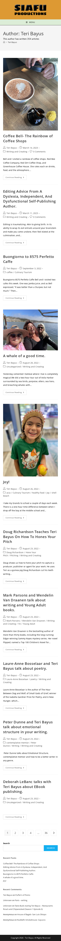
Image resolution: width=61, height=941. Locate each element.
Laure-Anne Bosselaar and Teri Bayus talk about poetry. (30, 666)
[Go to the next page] (54, 833)
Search (6, 843)
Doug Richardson (15, 552)
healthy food (38, 492)
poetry (33, 679)
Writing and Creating (17, 151)
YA (19, 623)
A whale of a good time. (24, 355)
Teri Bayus (12, 42)
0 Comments (39, 151)
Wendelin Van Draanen (33, 620)
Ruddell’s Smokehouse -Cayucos (31, 920)
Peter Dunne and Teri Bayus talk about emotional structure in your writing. (28, 727)
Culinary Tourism (23, 272)
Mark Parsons (13, 620)
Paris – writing (21, 900)
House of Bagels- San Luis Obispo (31, 914)
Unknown (7, 900)
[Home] (4, 42)
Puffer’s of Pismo (22, 895)
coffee (10, 272)
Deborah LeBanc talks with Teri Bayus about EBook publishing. (27, 786)
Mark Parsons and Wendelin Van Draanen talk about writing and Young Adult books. (28, 602)
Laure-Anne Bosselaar (17, 679)
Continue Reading (16, 176)
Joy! (6, 481)
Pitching (14, 555)
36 (46, 833)
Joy (48, 492)
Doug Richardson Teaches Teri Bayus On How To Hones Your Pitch (30, 536)
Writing (15, 745)
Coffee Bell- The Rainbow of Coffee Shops (21, 863)
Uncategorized (14, 366)
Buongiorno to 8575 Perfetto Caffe (18, 874)
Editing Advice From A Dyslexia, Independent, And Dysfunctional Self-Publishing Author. (29, 199)
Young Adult (29, 623)
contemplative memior (18, 742)
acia (9, 492)
